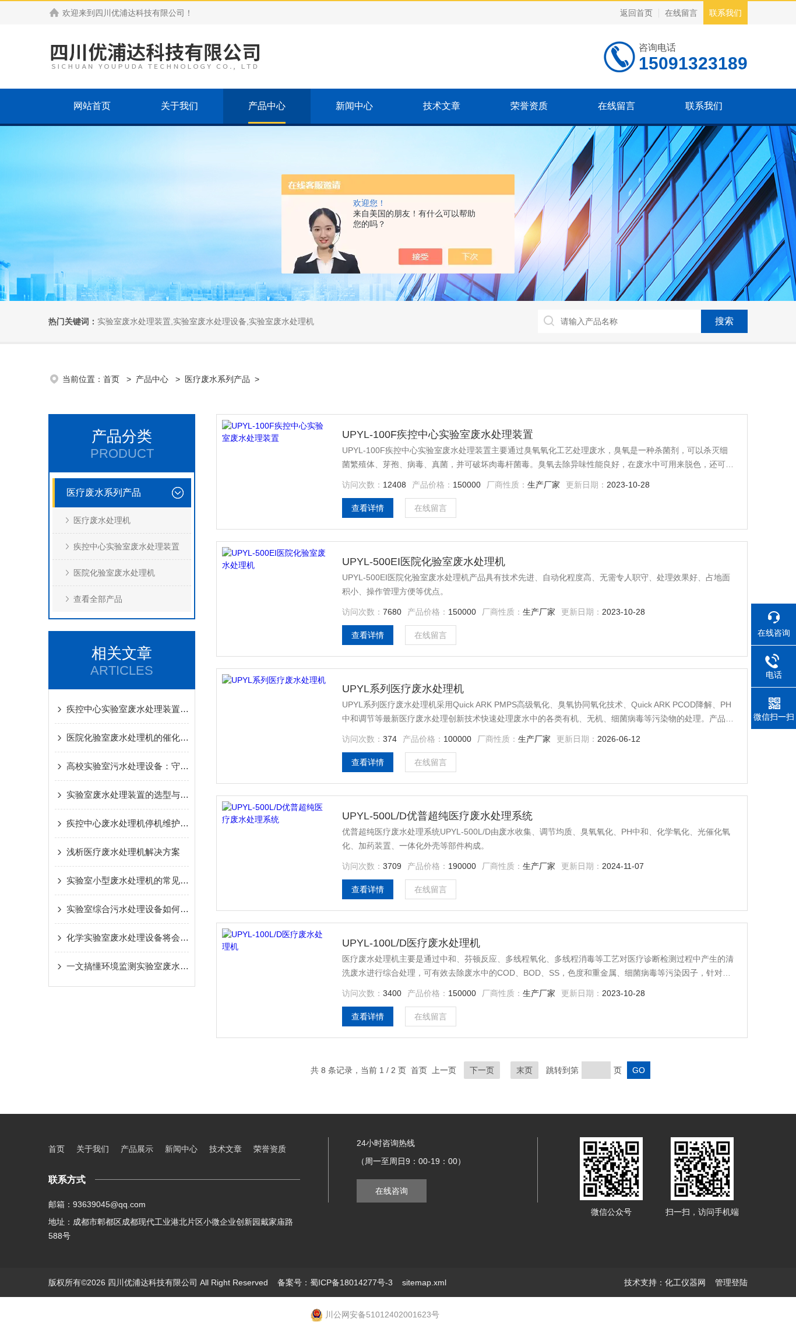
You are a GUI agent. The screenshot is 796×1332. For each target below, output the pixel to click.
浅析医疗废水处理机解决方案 (123, 852)
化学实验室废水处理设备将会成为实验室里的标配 (127, 937)
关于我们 (179, 106)
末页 (524, 1070)
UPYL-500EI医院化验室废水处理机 (423, 561)
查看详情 (367, 508)
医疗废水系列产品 (217, 379)
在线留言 (681, 12)
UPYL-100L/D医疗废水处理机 (411, 943)
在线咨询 (391, 1191)
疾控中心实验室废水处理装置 (126, 546)
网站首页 (92, 106)
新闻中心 (354, 106)
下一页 (482, 1070)
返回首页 (636, 12)
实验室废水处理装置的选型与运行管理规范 (127, 795)
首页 (112, 379)
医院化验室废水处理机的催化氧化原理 (127, 737)
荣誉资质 (529, 106)
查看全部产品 (97, 599)
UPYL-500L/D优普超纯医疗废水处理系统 (437, 816)
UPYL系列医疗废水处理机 (403, 689)
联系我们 (725, 12)
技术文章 (441, 106)
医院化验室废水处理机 (114, 572)
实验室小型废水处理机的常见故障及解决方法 (127, 880)
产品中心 (267, 106)
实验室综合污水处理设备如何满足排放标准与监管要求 (127, 909)
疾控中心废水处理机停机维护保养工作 (127, 823)
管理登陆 (731, 1282)
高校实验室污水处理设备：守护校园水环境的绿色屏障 (127, 766)
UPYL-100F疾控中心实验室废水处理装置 (437, 434)
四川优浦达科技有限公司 (140, 12)
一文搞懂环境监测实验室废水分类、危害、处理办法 (127, 966)
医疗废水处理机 (102, 520)
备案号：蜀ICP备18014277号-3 (335, 1282)
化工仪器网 (685, 1282)
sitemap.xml (424, 1282)
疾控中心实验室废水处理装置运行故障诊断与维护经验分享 (127, 709)
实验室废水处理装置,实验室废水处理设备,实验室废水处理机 (205, 321)
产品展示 (137, 1149)
